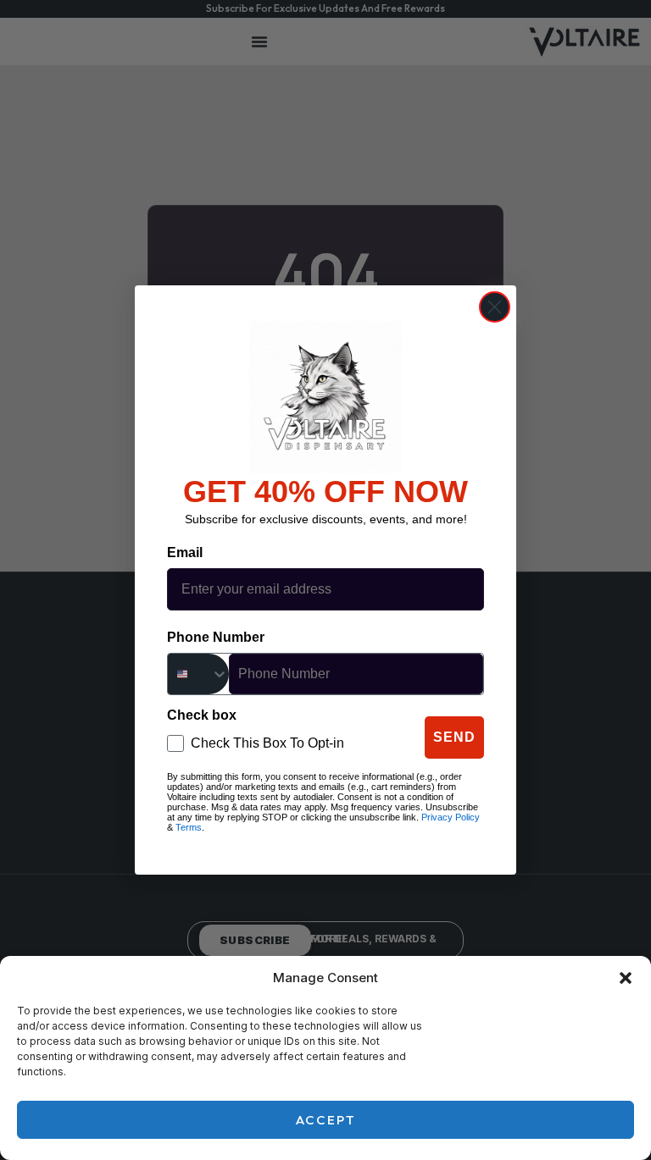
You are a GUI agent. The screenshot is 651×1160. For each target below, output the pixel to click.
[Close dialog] (494, 307)
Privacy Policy (450, 817)
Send (454, 737)
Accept (326, 1120)
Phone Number (215, 637)
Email (185, 552)
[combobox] (198, 674)
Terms (188, 827)
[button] (625, 977)
